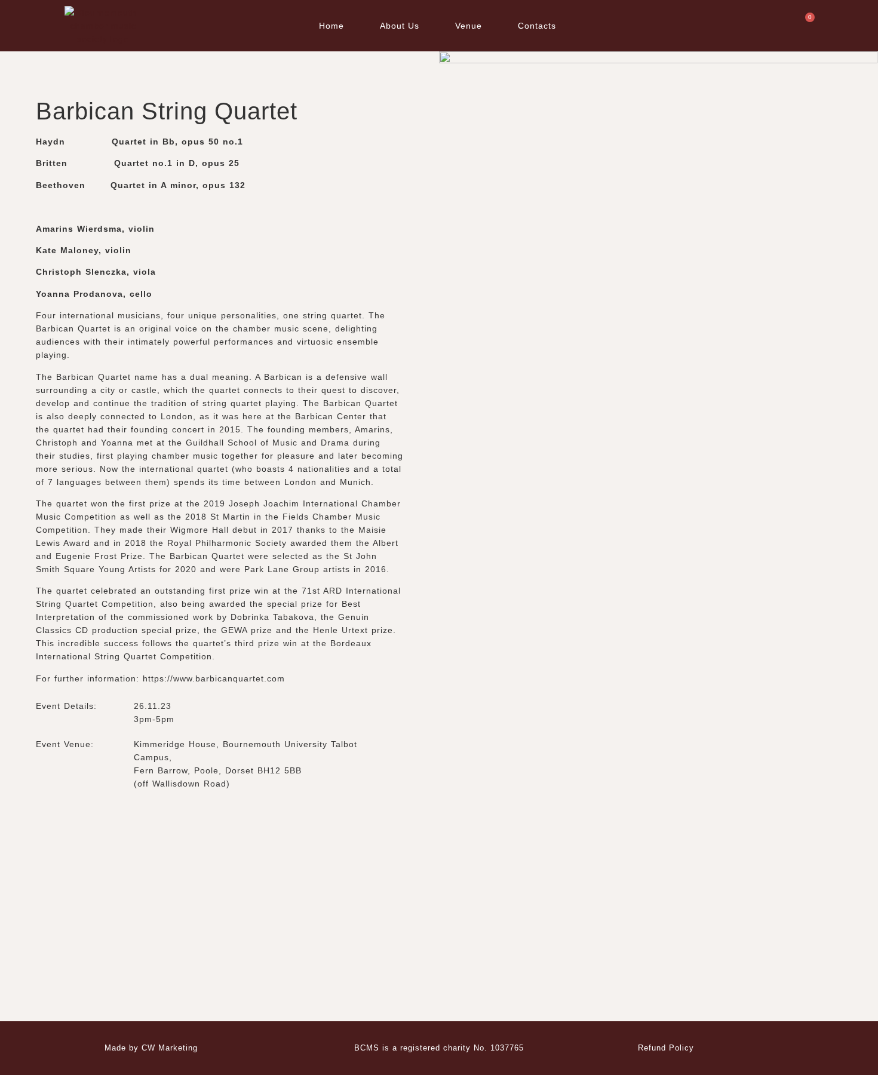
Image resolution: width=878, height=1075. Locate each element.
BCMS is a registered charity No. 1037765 (439, 1047)
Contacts (537, 25)
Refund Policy (666, 1047)
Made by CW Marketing (151, 1047)
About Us (399, 25)
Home (331, 25)
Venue (468, 25)
